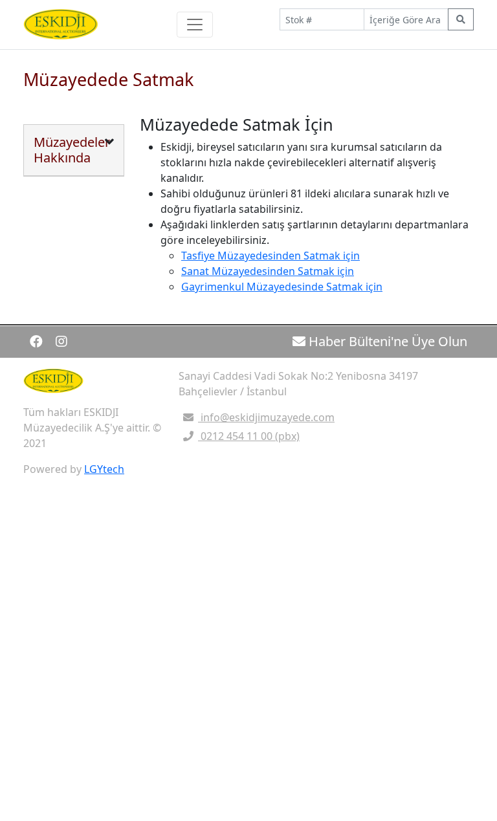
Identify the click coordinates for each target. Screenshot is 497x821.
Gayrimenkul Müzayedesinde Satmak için (281, 286)
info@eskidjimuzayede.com (268, 417)
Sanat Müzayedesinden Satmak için (267, 271)
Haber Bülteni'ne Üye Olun (386, 341)
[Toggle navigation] (195, 25)
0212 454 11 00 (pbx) (249, 436)
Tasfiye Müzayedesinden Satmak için (270, 255)
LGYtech (104, 469)
